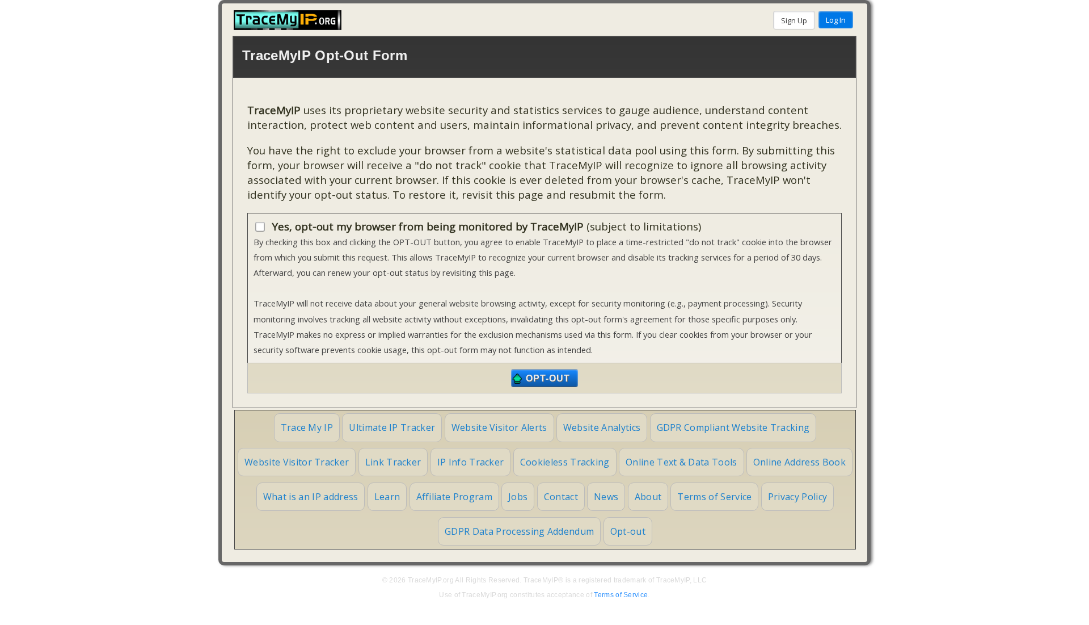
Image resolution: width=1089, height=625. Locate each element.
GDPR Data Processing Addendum (519, 531)
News (606, 496)
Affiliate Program (454, 496)
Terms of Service (714, 496)
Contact (561, 496)
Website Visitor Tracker (296, 462)
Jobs (517, 496)
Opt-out (627, 531)
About (648, 496)
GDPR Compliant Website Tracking (733, 427)
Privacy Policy (797, 496)
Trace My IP (307, 427)
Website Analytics (601, 427)
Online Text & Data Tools (681, 462)
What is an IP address (310, 496)
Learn (387, 496)
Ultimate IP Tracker (392, 427)
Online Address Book (799, 462)
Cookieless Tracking (565, 462)
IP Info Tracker (470, 462)
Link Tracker (393, 462)
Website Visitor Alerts (499, 427)
